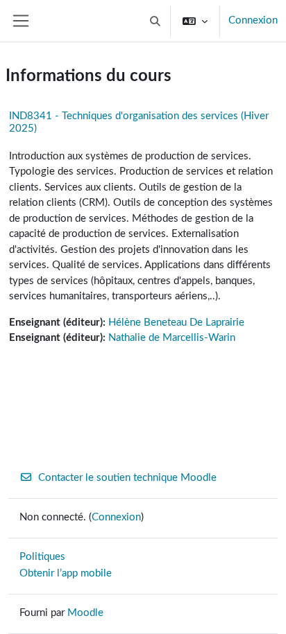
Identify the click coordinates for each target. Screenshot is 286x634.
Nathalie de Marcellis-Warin (171, 338)
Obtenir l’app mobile (65, 573)
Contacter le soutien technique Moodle (127, 478)
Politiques (42, 557)
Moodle (85, 613)
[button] (156, 21)
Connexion (253, 20)
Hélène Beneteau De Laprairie (176, 322)
